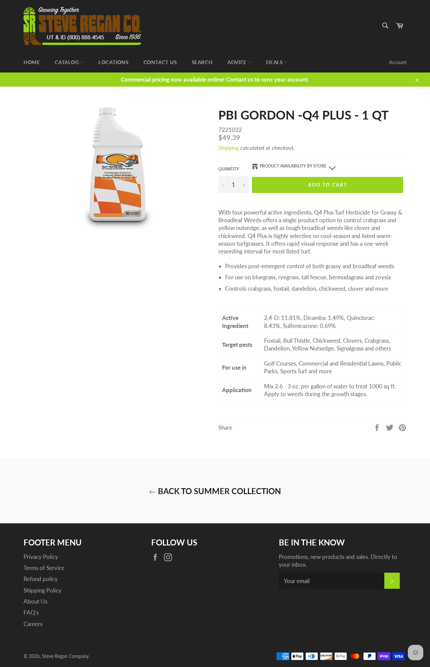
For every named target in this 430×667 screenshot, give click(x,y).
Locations (113, 62)
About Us (35, 601)
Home (32, 62)
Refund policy (41, 578)
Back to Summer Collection (218, 491)
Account (397, 62)
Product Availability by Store (293, 166)
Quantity (228, 169)
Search (202, 62)
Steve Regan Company (65, 656)
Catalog (68, 62)
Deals (275, 62)
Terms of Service (44, 567)
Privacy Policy (41, 556)
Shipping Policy (42, 590)
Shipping (228, 147)
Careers (33, 623)
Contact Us (160, 62)
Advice (237, 62)
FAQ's (31, 612)
